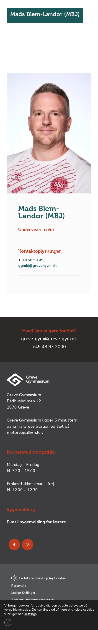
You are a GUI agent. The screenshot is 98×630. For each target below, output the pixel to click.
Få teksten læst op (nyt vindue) (43, 578)
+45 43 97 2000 (49, 347)
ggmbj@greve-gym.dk (37, 265)
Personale (18, 586)
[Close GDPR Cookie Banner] (7, 622)
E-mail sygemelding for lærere (36, 522)
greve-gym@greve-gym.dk (49, 339)
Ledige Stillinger (23, 593)
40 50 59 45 (32, 260)
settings (30, 614)
